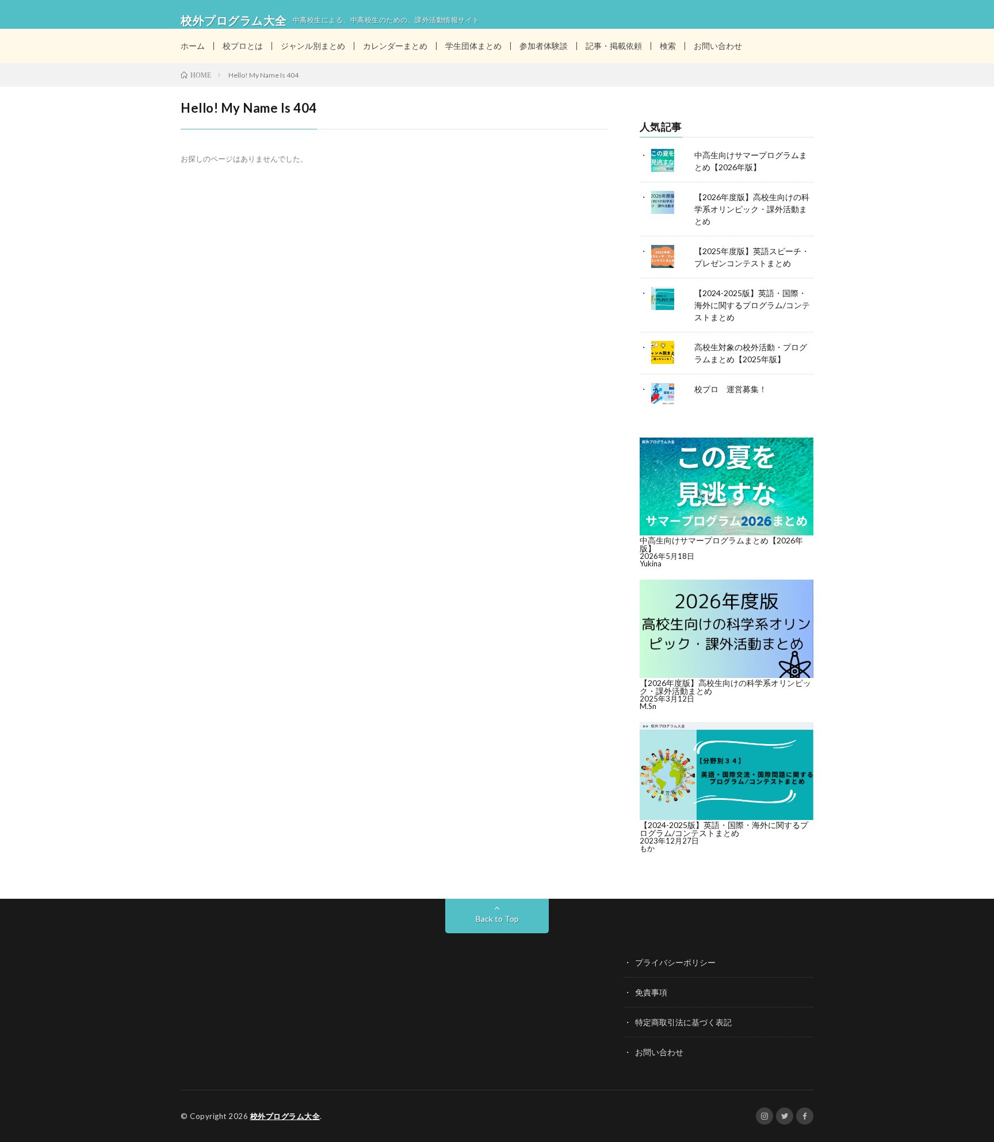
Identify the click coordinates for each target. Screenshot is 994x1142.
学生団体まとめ (473, 46)
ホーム (193, 46)
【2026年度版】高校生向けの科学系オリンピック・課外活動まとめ (751, 209)
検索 (668, 46)
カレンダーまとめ (395, 46)
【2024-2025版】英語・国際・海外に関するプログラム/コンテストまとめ (752, 305)
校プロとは (243, 46)
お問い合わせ (718, 46)
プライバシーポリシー (675, 962)
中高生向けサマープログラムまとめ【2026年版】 (721, 544)
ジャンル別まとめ (313, 46)
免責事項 (651, 992)
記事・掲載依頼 (614, 46)
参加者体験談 (543, 46)
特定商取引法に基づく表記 (683, 1022)
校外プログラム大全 (285, 1116)
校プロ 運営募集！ (730, 389)
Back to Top (497, 918)
